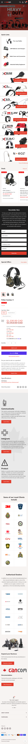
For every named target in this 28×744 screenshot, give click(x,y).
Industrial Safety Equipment (17, 64)
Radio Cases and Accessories (17, 56)
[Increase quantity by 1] (15, 343)
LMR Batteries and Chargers (17, 48)
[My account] (22, 2)
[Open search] (20, 2)
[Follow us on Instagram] (2, 728)
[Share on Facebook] (18, 387)
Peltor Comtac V (6, 190)
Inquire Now (14, 373)
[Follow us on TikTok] (7, 728)
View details (24, 262)
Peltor (4, 188)
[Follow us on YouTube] (5, 728)
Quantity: (3, 343)
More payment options (14, 356)
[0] (25, 2)
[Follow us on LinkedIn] (10, 728)
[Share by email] (26, 387)
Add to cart (14, 348)
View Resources (7, 684)
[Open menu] (2, 2)
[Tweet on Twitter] (23, 387)
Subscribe (14, 253)
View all (25, 168)
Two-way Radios (17, 41)
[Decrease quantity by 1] (8, 343)
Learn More (6, 421)
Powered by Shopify (5, 741)
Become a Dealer (21, 326)
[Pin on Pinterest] (20, 387)
